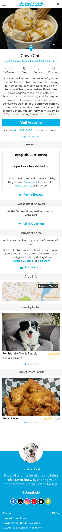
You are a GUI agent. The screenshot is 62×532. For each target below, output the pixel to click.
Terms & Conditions (14, 518)
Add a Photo (33, 267)
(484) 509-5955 (22, 130)
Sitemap (7, 513)
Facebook (17, 261)
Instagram (44, 261)
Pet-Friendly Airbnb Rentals (19, 353)
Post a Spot (31, 469)
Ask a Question (33, 224)
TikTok (30, 261)
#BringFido (31, 492)
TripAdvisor (30, 182)
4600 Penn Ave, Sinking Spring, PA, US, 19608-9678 (31, 61)
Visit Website (31, 122)
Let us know (23, 480)
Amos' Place (10, 418)
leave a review (23, 185)
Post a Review (33, 195)
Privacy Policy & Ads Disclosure (21, 523)
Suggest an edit (31, 136)
